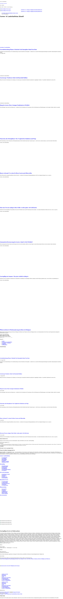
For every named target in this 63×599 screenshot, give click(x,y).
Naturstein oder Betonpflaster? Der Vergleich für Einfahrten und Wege (18, 138)
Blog (31, 9)
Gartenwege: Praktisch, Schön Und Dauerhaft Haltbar (14, 77)
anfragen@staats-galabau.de (3, 3)
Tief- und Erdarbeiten (4, 472)
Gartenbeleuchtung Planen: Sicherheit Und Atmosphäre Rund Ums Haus (18, 49)
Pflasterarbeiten (3, 487)
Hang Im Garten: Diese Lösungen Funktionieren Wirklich (14, 105)
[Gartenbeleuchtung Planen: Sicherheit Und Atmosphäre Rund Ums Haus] (25, 46)
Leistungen (28, 9)
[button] (24, 9)
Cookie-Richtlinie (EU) (6, 579)
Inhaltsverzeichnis (5, 574)
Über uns (24, 9)
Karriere (40, 9)
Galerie (3, 341)
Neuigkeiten (4, 343)
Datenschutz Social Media (6, 577)
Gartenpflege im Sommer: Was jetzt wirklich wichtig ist (14, 276)
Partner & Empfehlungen (6, 580)
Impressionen (34, 9)
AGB (3, 576)
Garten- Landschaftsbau (5, 455)
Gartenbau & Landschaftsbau (5, 47)
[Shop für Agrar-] (7, 564)
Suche (1, 337)
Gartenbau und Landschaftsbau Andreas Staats (10, 13)
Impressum (4, 582)
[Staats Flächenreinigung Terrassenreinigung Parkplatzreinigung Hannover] (7, 572)
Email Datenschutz (5, 578)
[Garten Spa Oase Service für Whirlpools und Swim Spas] (10, 565)
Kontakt (37, 9)
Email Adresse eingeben (4, 442)
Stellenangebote (4, 344)
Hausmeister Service (4, 479)
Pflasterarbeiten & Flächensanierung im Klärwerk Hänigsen (15, 329)
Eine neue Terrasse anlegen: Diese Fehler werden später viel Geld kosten (18, 207)
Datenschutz (4, 575)
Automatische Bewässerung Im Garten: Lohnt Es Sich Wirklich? (16, 242)
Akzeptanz (1, 443)
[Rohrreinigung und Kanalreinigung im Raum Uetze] (25, 558)
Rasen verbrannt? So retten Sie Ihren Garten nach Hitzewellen (16, 173)
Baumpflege (2, 464)
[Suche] (11, 337)
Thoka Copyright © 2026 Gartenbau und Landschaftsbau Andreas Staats (11, 593)
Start (22, 9)
